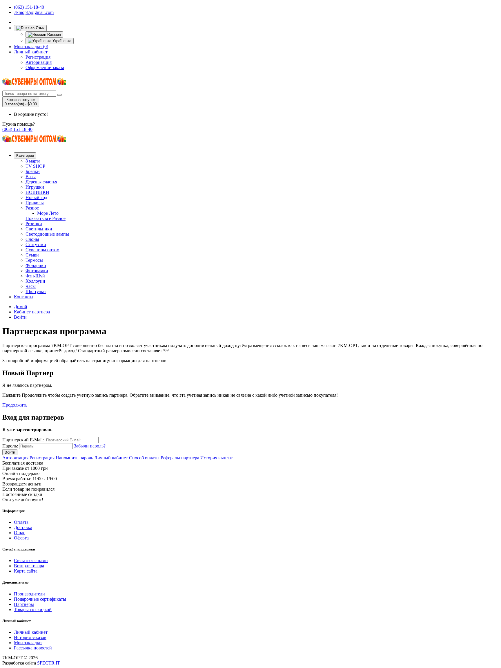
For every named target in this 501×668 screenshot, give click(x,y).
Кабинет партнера (32, 311)
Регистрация (38, 57)
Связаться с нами (31, 560)
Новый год (36, 197)
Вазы (31, 176)
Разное (32, 207)
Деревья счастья (41, 181)
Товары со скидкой (33, 609)
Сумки (32, 254)
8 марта (33, 160)
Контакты (23, 296)
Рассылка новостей (33, 647)
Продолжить (14, 404)
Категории (25, 155)
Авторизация (39, 62)
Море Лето (48, 213)
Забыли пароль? (90, 445)
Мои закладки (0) (31, 46)
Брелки (33, 171)
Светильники (39, 228)
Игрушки (35, 187)
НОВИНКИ (37, 192)
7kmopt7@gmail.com (34, 12)
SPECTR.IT (48, 662)
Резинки (34, 223)
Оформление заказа (45, 67)
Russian (53, 34)
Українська (61, 41)
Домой (20, 306)
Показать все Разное (46, 218)
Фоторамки (37, 270)
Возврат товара (29, 565)
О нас (19, 532)
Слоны (32, 239)
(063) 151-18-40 (29, 7)
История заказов (30, 637)
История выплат (216, 457)
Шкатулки (36, 291)
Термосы (34, 260)
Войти (20, 317)
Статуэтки (36, 244)
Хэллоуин (35, 281)
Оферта (21, 537)
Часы (31, 286)
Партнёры (24, 604)
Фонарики (36, 265)
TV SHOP (35, 166)
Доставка (23, 527)
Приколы (35, 202)
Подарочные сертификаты (40, 599)
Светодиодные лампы (47, 234)
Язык (39, 28)
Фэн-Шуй (35, 275)
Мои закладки (28, 642)
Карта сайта (25, 570)
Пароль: (10, 445)
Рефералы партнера (180, 457)
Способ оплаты (144, 457)
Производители (29, 593)
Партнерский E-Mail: (23, 439)
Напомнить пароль (74, 457)
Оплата (21, 522)
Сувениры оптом (42, 249)
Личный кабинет (31, 51)
